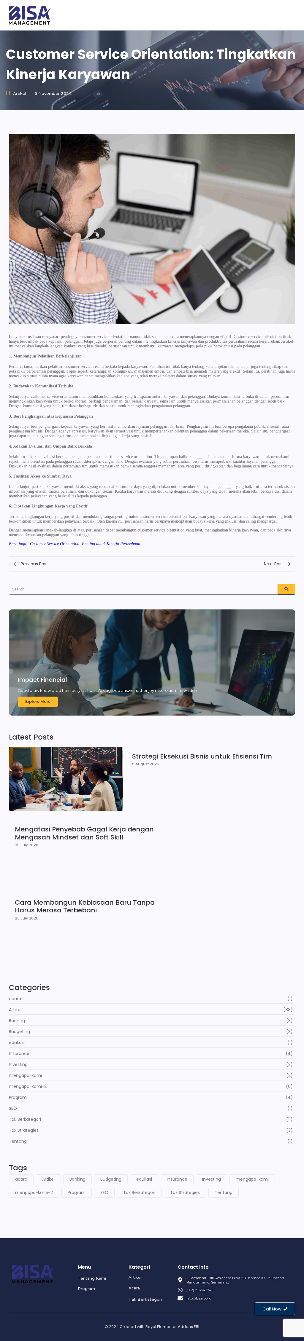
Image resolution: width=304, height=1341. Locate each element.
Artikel (268, 15)
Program (245, 15)
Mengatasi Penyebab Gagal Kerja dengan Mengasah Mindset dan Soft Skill (84, 833)
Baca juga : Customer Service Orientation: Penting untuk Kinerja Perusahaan (74, 544)
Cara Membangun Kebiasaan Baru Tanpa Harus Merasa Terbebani (85, 906)
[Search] (286, 589)
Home (187, 15)
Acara (287, 15)
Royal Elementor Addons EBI (172, 1326)
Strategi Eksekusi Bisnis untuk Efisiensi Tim (202, 756)
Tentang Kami (215, 15)
